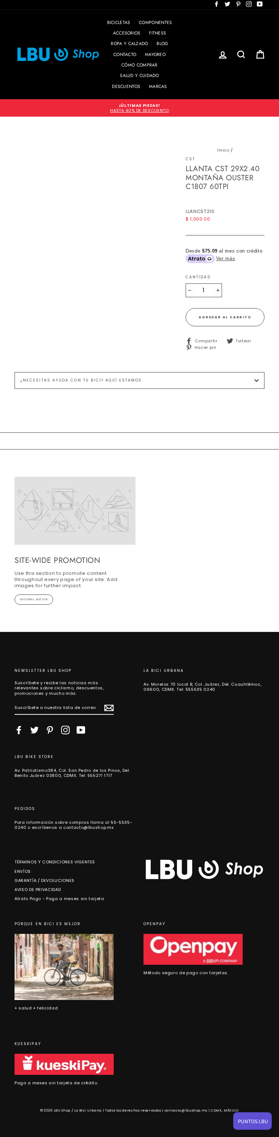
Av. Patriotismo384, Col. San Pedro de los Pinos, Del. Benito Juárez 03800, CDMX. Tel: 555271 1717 (72, 772)
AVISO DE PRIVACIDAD (38, 889)
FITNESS (157, 33)
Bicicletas (118, 22)
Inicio (223, 150)
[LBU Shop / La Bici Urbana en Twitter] (34, 730)
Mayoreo (155, 54)
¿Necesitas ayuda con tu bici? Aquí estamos (81, 380)
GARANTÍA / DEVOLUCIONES (44, 880)
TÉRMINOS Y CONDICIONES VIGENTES (55, 862)
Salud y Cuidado (139, 75)
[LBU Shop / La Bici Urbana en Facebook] (19, 730)
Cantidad (198, 277)
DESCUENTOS (126, 86)
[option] (139, 108)
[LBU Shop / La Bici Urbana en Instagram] (65, 730)
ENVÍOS (23, 871)
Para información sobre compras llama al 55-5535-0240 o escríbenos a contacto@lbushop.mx (73, 824)
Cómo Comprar (139, 65)
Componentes (155, 22)
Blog (162, 43)
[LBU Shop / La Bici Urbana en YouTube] (81, 730)
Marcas (158, 86)
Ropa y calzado (129, 43)
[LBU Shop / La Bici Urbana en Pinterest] (49, 730)
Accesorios (127, 33)
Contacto (124, 54)
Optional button (34, 599)
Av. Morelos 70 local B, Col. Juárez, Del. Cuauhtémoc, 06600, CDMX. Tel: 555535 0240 (202, 686)
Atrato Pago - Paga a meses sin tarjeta (59, 899)
